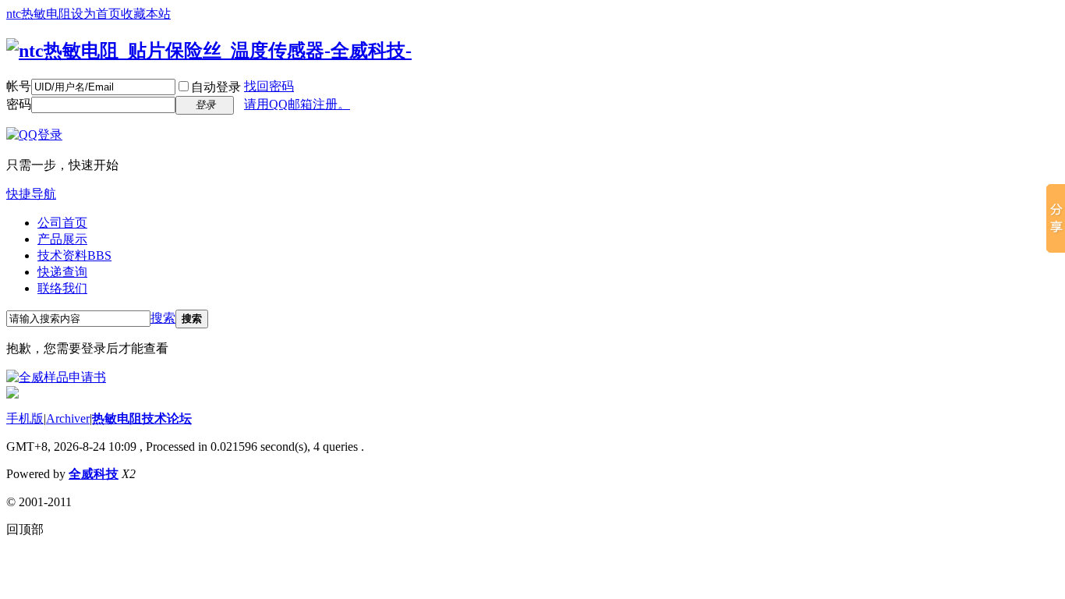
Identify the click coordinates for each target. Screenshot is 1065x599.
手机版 (25, 418)
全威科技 (94, 473)
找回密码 (269, 86)
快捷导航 (31, 193)
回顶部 (25, 529)
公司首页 (62, 222)
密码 (18, 104)
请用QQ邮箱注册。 (297, 104)
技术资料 (74, 255)
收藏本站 (146, 13)
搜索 (162, 317)
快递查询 (62, 271)
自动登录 (216, 87)
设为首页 (96, 13)
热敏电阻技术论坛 (142, 418)
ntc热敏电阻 (38, 13)
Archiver (68, 418)
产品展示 (62, 239)
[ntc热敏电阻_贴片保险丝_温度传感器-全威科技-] (209, 51)
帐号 (18, 86)
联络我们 (62, 288)
